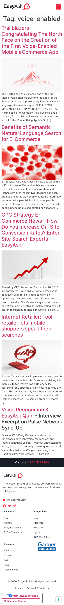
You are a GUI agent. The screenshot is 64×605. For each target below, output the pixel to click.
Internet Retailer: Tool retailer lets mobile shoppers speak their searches (27, 326)
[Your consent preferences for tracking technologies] (59, 599)
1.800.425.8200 (38, 462)
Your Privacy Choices (25, 595)
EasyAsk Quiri (18, 416)
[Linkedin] (14, 505)
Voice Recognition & (25, 410)
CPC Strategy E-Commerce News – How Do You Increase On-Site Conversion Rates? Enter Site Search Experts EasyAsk (30, 230)
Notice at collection (15, 601)
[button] (58, 7)
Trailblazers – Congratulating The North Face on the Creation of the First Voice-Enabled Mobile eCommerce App (32, 40)
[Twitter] (9, 505)
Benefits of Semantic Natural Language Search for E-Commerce (31, 133)
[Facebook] (4, 505)
